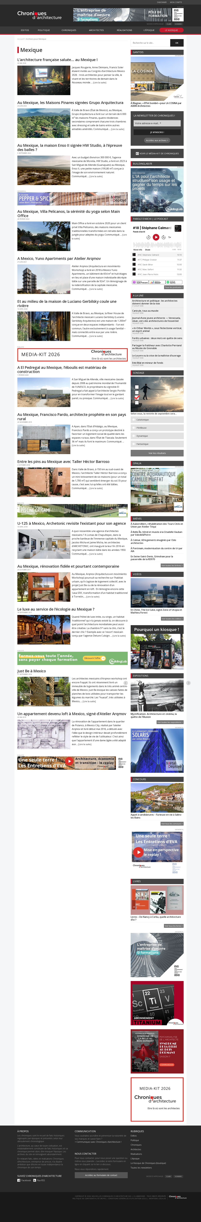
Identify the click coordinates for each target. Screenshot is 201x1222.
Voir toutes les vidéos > (172, 618)
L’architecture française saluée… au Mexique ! (57, 59)
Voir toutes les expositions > (170, 722)
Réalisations (136, 1154)
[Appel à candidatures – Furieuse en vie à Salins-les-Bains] (157, 798)
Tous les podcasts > (174, 287)
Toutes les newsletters (141, 1167)
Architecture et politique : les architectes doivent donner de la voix (154, 302)
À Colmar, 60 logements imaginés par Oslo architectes (153, 541)
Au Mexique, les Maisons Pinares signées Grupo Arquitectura (70, 102)
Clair (169, 24)
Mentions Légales (157, 1198)
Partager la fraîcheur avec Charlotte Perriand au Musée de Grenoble (157, 347)
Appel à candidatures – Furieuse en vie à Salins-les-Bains (156, 816)
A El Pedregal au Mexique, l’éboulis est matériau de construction (61, 369)
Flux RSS (41, 1180)
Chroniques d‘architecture (39, 15)
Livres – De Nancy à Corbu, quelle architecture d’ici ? (156, 918)
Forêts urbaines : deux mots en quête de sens (157, 338)
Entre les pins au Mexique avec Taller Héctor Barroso (63, 461)
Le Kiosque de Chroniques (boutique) (148, 1163)
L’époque (135, 1158)
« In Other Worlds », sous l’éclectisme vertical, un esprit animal (157, 330)
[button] (159, 419)
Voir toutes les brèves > (172, 565)
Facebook (26, 1180)
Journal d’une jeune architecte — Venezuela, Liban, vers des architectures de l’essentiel (156, 319)
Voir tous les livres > (174, 926)
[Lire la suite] (99, 82)
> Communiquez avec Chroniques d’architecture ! (98, 1141)
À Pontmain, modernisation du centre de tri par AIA (156, 550)
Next (188, 683)
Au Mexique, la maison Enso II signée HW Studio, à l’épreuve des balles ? (69, 147)
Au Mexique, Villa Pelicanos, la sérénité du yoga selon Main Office (68, 213)
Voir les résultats (157, 453)
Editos (134, 1135)
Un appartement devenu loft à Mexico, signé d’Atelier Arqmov (71, 713)
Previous (125, 683)
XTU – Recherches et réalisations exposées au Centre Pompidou (157, 713)
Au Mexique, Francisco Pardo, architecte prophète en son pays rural (71, 416)
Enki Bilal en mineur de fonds (147, 362)
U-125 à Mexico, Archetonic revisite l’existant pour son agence (71, 523)
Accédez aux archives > (157, 140)
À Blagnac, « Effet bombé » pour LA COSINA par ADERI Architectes (156, 104)
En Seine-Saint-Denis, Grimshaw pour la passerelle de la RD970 (152, 558)
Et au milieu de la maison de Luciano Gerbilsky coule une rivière (67, 303)
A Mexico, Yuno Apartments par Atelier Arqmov (59, 258)
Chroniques (136, 1144)
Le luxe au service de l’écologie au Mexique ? (55, 609)
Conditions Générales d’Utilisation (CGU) (127, 1198)
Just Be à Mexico (31, 671)
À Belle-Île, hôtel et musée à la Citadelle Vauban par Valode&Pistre (156, 533)
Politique (135, 1140)
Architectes (136, 1149)
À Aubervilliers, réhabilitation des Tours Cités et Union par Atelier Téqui (157, 525)
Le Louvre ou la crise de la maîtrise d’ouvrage (156, 355)
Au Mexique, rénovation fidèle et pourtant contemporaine (68, 566)
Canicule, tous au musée (145, 310)
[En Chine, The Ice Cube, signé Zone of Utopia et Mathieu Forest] (157, 593)
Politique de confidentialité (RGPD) (89, 1198)
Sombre (178, 24)
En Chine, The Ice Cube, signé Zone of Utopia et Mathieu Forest (156, 611)
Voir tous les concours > (172, 823)
